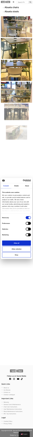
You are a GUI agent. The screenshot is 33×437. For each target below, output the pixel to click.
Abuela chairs (12, 7)
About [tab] (27, 185)
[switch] (28, 223)
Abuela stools (12, 11)
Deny (16, 255)
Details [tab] (16, 185)
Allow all (16, 243)
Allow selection (16, 249)
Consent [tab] (6, 185)
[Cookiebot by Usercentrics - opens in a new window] (23, 180)
